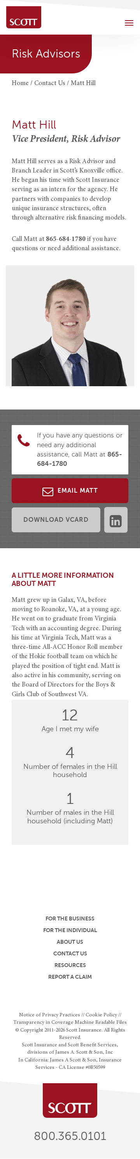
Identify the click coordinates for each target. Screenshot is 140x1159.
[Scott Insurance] (23, 17)
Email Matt (77, 490)
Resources (70, 965)
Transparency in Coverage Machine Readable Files (70, 1022)
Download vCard (56, 519)
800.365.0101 (70, 1136)
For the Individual (70, 930)
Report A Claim (70, 977)
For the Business (70, 918)
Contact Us (70, 953)
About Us (70, 942)
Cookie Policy (101, 1015)
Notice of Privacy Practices (49, 1015)
